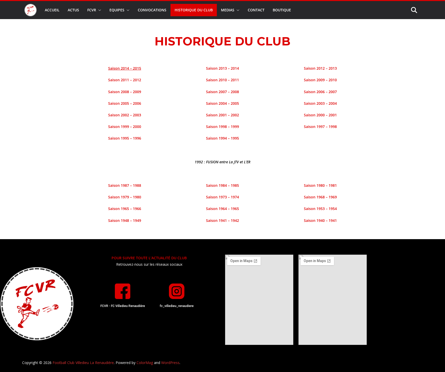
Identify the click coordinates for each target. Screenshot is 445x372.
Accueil (52, 9)
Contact (256, 9)
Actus (73, 9)
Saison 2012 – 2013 (320, 68)
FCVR (91, 9)
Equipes (116, 9)
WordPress (170, 362)
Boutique (282, 9)
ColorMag (144, 362)
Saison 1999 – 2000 (124, 126)
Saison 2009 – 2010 (320, 79)
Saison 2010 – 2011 (222, 79)
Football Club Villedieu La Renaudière (83, 362)
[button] (98, 10)
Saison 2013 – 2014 (222, 68)
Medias (227, 9)
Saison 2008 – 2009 (124, 91)
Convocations (152, 9)
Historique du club (194, 9)
